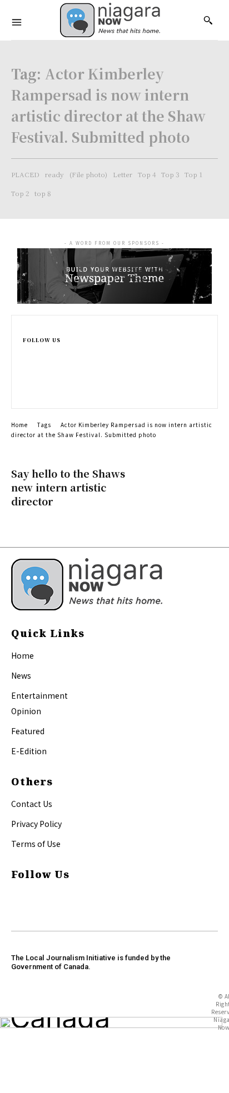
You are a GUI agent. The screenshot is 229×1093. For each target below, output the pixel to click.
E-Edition (29, 750)
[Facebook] (27, 354)
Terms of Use (36, 843)
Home (19, 424)
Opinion (26, 710)
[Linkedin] (27, 380)
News (21, 675)
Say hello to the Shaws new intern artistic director (68, 487)
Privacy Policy (36, 823)
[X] (27, 392)
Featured (27, 730)
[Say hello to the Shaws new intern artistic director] (182, 485)
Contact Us (31, 803)
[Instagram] (27, 367)
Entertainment (39, 695)
